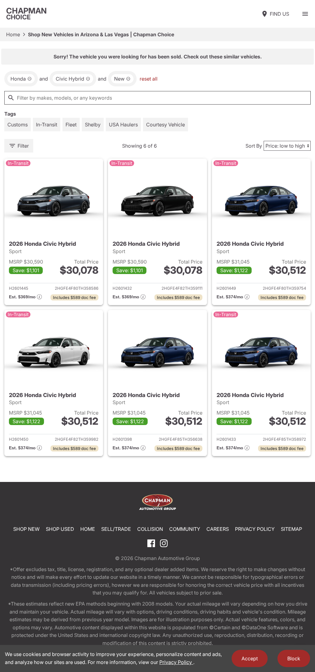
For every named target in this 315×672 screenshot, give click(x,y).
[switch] (305, 14)
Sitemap (291, 529)
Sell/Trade (116, 529)
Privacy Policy (255, 529)
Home (13, 34)
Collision (150, 529)
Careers (217, 529)
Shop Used (60, 529)
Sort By (253, 146)
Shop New (26, 529)
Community (184, 529)
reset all (149, 79)
